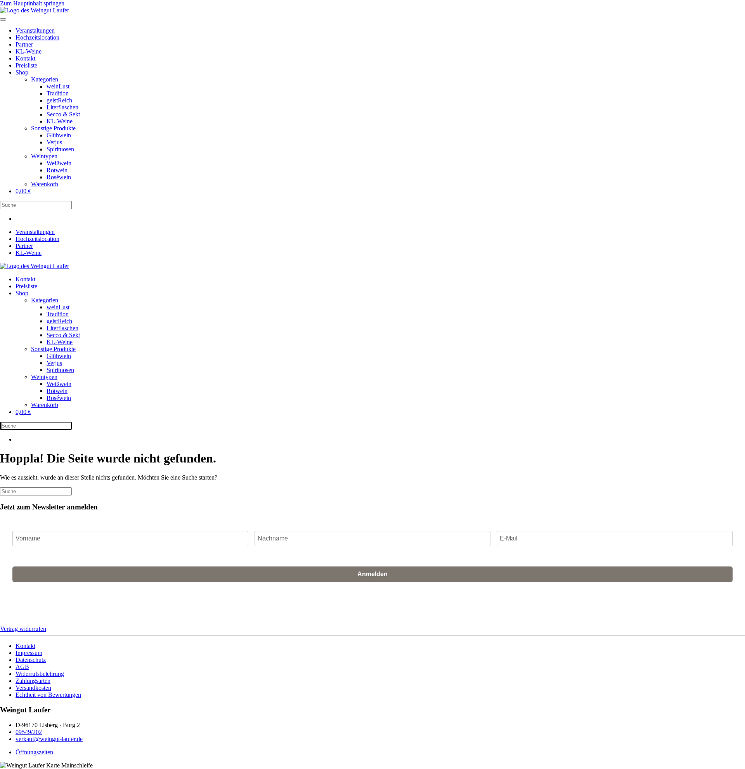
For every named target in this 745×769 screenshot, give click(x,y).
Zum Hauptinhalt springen (32, 3)
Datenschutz (31, 659)
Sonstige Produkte (53, 128)
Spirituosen (60, 149)
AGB (391, 600)
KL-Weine (29, 51)
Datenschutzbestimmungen (431, 600)
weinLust (58, 86)
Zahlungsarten (33, 680)
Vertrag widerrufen (23, 628)
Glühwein (59, 135)
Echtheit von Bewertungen (48, 694)
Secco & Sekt (63, 114)
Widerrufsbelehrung (40, 673)
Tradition (58, 93)
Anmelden (372, 574)
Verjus (54, 142)
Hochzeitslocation (37, 37)
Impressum (29, 652)
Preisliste (26, 65)
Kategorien (44, 79)
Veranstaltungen (35, 30)
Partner (24, 44)
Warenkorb (44, 184)
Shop (22, 72)
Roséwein (59, 177)
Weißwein (59, 163)
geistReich (59, 100)
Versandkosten (33, 687)
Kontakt (25, 58)
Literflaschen (62, 107)
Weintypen (44, 156)
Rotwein (57, 170)
